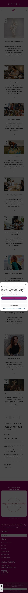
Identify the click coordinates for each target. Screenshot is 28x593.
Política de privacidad (15, 308)
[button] (26, 284)
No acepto (14, 301)
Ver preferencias (14, 305)
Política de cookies (7, 308)
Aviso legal (22, 308)
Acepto (14, 298)
